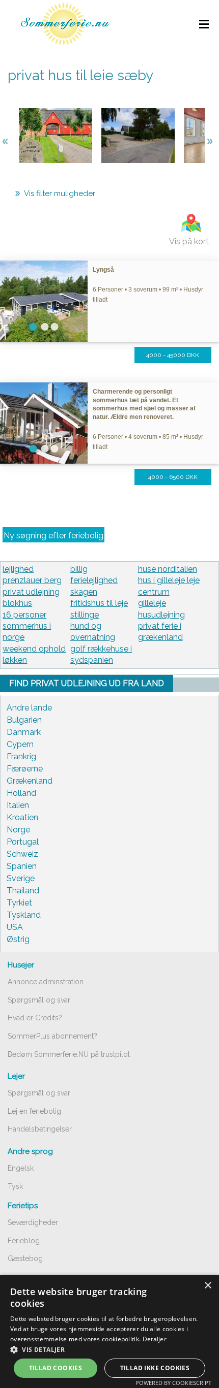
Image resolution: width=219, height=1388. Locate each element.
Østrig (18, 939)
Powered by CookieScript (173, 1382)
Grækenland (29, 781)
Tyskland (24, 915)
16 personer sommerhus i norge (27, 626)
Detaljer (155, 1339)
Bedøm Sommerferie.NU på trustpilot (69, 1054)
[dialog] (109, 1331)
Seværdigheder (33, 1222)
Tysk (15, 1186)
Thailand (23, 890)
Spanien (22, 866)
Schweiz (22, 854)
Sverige (21, 878)
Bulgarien (24, 720)
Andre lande (29, 708)
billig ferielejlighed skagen (94, 580)
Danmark (24, 732)
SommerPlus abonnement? (52, 1036)
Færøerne (25, 768)
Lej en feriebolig (34, 1111)
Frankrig (21, 756)
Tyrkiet (19, 903)
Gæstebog (25, 1258)
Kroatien (22, 817)
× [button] (207, 1285)
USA (15, 927)
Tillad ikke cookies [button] (155, 1368)
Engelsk (21, 1168)
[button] (109, 1349)
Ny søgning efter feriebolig (53, 535)
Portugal (23, 842)
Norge (18, 829)
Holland (21, 793)
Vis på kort (189, 241)
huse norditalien (167, 569)
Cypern (20, 744)
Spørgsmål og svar (39, 1000)
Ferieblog (24, 1241)
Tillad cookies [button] (56, 1368)
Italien (18, 805)
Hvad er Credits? (35, 1018)
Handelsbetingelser (40, 1129)
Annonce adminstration (46, 982)
